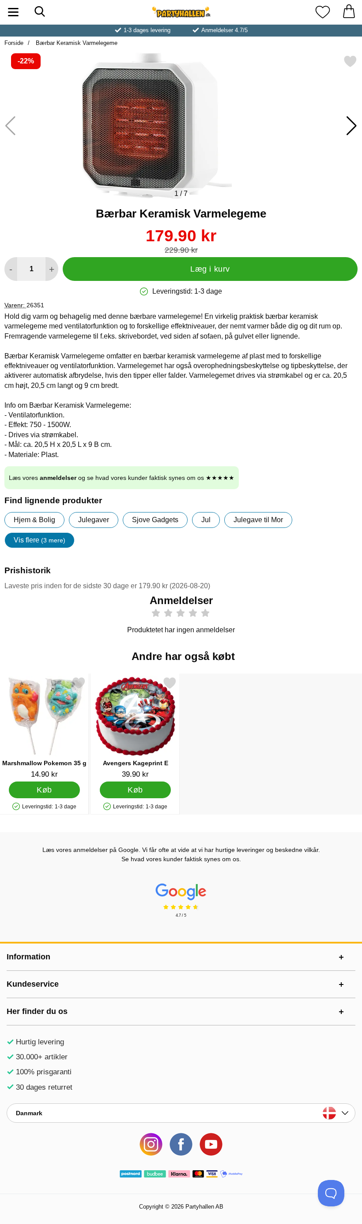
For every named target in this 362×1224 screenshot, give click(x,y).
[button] (352, 126)
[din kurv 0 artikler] (349, 12)
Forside (13, 43)
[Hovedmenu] (13, 12)
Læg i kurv (210, 269)
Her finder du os (37, 1011)
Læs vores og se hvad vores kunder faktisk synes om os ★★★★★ (121, 477)
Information (28, 956)
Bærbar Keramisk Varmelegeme (75, 43)
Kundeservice (33, 984)
